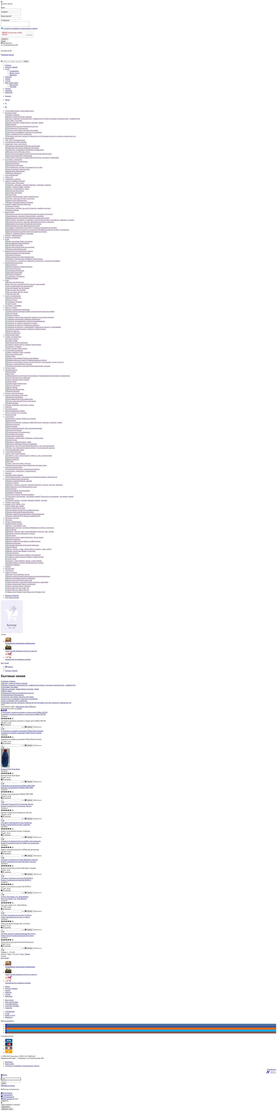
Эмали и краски (11, 572)
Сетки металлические (13, 452)
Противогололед (11, 409)
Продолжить (6, 1107)
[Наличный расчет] (8, 1049)
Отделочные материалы (14, 350)
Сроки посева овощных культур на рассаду (21, 651)
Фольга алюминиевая (13, 522)
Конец (27, 954)
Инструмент (9, 212)
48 (18, 708)
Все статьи (5, 663)
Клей (7, 239)
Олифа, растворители (13, 337)
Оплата (8, 88)
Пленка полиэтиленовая (14, 393)
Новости (8, 77)
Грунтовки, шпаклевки (13, 159)
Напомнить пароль (8, 1085)
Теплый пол (9, 498)
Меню (7, 100)
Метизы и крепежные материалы (17, 309)
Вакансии (13, 75)
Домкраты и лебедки (13, 179)
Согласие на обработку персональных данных (20, 28)
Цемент (8, 566)
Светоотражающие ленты (14, 450)
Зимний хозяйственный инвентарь (18, 204)
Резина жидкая (10, 415)
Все (20, 708)
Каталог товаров (11, 67)
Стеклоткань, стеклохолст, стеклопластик (20, 471)
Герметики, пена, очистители (16, 144)
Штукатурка (9, 568)
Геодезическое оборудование (15, 142)
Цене (27, 706)
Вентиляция (9, 138)
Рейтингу (32, 706)
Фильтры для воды (12, 518)
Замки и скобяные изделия (15, 181)
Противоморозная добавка (15, 411)
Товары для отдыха (12, 502)
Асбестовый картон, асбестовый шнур (19, 111)
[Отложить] (2, 729)
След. (22, 954)
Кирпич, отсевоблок (12, 237)
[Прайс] (6, 710)
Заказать (5, 39)
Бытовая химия (10, 113)
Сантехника (9, 417)
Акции (7, 79)
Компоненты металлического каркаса (19, 251)
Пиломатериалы (11, 370)
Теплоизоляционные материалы (17, 479)
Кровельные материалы (14, 263)
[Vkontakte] (6, 1025)
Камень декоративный (13, 235)
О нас (7, 69)
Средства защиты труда (14, 467)
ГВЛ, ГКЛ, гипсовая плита (15, 140)
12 (16, 708)
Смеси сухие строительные (15, 454)
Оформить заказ (7, 1109)
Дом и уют (9, 177)
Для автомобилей (11, 175)
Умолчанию (20, 706)
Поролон (8, 407)
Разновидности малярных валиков (18, 659)
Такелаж (8, 473)
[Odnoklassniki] (5, 1028)
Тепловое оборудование (14, 475)
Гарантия (8, 90)
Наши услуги (14, 73)
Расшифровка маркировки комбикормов (20, 643)
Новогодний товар (12, 335)
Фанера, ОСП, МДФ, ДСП (15, 504)
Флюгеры (8, 520)
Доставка (13, 87)
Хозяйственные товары (13, 524)
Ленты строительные (13, 296)
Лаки (7, 280)
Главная (8, 65)
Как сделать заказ (11, 83)
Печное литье (10, 368)
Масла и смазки (11, 307)
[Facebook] (5, 1027)
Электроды (9, 570)
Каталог (8, 96)
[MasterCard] (8, 1045)
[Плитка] (2, 710)
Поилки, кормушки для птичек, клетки (19, 405)
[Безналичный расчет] (8, 1052)
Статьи (7, 81)
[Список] (4, 710)
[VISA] (8, 1041)
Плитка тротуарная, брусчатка (16, 395)
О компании (14, 71)
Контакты (8, 92)
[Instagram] (6, 1032)
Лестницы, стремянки (13, 306)
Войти (4, 1083)
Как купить (14, 85)
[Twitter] (6, 1030)
